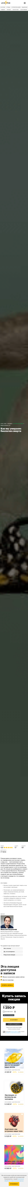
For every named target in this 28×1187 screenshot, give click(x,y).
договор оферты (14, 1031)
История (3, 7)
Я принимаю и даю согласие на (14, 1032)
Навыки (3, 9)
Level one (4, 423)
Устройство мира (16, 7)
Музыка (9, 9)
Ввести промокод (9, 1015)
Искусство (16, 9)
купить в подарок (14, 1024)
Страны (8, 7)
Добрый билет (9, 1011)
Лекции (9, 423)
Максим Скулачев (9, 929)
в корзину (14, 1019)
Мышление (24, 7)
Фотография (24, 9)
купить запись (7, 985)
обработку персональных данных (13, 1032)
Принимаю (14, 1184)
